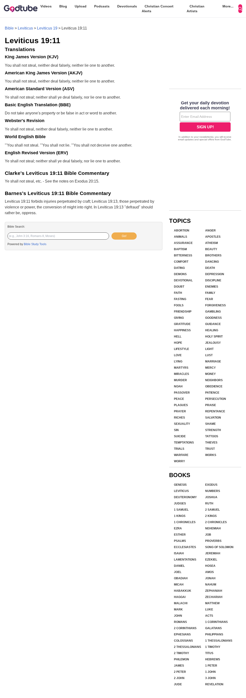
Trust (210, 448)
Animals (180, 236)
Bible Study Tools (35, 244)
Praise (210, 405)
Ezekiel (211, 559)
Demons (180, 274)
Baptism (180, 249)
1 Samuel (181, 509)
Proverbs (213, 541)
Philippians (214, 634)
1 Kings (179, 516)
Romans (180, 622)
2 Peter (180, 672)
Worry (179, 461)
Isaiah (179, 553)
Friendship (182, 311)
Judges (180, 503)
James (179, 665)
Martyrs (181, 367)
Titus (209, 653)
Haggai (179, 597)
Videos (46, 6)
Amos (209, 572)
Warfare (181, 455)
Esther (180, 534)
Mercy (210, 367)
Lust (209, 355)
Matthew (212, 603)
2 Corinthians (185, 628)
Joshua (211, 497)
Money (210, 374)
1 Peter (211, 665)
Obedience (213, 386)
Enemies (211, 286)
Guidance (213, 324)
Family (210, 293)
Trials (179, 448)
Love (178, 355)
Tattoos (211, 436)
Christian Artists (195, 8)
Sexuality (182, 424)
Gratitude (182, 324)
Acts (209, 615)
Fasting (180, 299)
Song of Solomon (219, 547)
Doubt (179, 286)
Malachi (180, 603)
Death (210, 268)
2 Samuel (212, 509)
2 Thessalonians (187, 647)
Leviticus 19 (47, 28)
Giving (179, 317)
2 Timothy (181, 653)
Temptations (184, 442)
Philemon (181, 659)
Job (208, 534)
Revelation (214, 684)
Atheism (211, 243)
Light (209, 349)
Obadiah (181, 578)
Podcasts (102, 6)
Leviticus (25, 28)
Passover (182, 392)
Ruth (209, 503)
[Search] (240, 8)
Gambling (213, 311)
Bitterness (183, 255)
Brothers (213, 255)
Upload (80, 6)
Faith (178, 293)
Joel (177, 572)
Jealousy (213, 342)
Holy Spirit (214, 336)
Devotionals (127, 6)
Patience (212, 392)
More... (228, 6)
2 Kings (211, 516)
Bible (9, 28)
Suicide (180, 436)
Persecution (215, 399)
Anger (210, 230)
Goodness (213, 317)
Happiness (182, 330)
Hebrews (212, 659)
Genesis (180, 484)
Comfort (181, 261)
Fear (209, 299)
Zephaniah (213, 590)
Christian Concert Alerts (157, 8)
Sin (176, 430)
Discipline (213, 280)
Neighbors (214, 380)
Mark (178, 609)
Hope (178, 342)
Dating (179, 268)
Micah (179, 584)
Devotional (183, 280)
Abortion (181, 230)
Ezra (178, 528)
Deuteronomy (185, 497)
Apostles (213, 236)
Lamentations (185, 559)
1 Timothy (212, 647)
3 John (210, 678)
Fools (179, 305)
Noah (178, 386)
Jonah (210, 578)
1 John (210, 672)
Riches (179, 417)
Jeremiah (212, 553)
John (178, 615)
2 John (179, 678)
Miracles (181, 374)
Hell (177, 336)
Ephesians (182, 634)
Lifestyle (181, 349)
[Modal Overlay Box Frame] (205, 121)
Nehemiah (213, 528)
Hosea (210, 566)
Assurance (183, 243)
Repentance (215, 411)
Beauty (211, 249)
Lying (178, 361)
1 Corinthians (216, 622)
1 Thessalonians (218, 640)
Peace (179, 399)
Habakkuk (182, 590)
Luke (209, 609)
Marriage (213, 361)
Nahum (210, 584)
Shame (210, 424)
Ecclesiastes (185, 547)
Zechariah (213, 597)
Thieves (211, 442)
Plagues (181, 405)
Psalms (180, 541)
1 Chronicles (185, 522)
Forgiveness (215, 305)
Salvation (213, 417)
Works (210, 455)
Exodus (211, 484)
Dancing (212, 261)
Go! (124, 236)
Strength (213, 430)
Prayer (180, 411)
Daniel (179, 566)
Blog (63, 6)
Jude (178, 684)
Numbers (212, 491)
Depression (214, 274)
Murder (180, 380)
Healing (211, 330)
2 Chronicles (216, 522)
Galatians (213, 628)
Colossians (183, 640)
